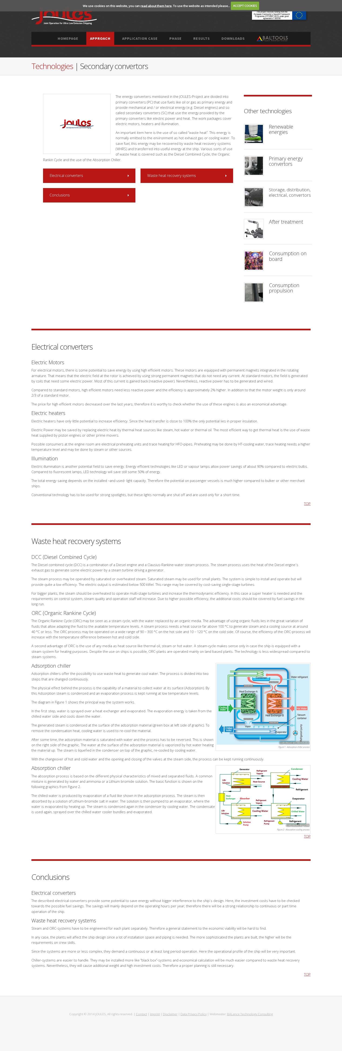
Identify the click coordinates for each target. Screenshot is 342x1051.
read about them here (156, 5)
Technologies (53, 66)
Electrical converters (66, 175)
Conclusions (60, 195)
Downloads (233, 38)
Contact (141, 1014)
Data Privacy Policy (194, 1014)
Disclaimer (170, 1014)
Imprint (155, 1014)
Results (201, 38)
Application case (140, 38)
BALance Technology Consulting (250, 1014)
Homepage (68, 38)
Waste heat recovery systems (171, 175)
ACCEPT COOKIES (245, 5)
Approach (100, 38)
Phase (175, 38)
